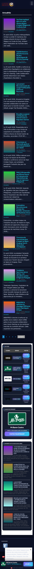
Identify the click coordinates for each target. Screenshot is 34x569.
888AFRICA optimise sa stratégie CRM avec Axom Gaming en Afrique (23, 306)
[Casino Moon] (8, 4)
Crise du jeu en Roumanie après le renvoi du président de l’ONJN (23, 145)
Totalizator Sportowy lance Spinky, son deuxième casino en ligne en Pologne (23, 274)
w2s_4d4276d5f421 (21, 123)
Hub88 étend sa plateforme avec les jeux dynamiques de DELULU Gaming (21, 467)
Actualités (11, 31)
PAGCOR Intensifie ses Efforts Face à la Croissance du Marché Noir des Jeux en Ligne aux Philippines (23, 177)
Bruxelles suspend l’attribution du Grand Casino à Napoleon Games (22, 117)
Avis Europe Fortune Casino (26, 360)
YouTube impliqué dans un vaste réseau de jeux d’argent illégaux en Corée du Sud (23, 23)
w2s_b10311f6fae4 (21, 151)
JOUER (28, 564)
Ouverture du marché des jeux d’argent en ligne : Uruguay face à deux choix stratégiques (22, 242)
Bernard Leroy (16, 183)
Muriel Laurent (16, 248)
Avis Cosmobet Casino (26, 391)
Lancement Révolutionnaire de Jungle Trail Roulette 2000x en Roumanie (23, 87)
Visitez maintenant (17, 434)
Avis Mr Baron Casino (26, 371)
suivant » (21, 337)
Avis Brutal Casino (26, 381)
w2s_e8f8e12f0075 (21, 30)
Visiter (26, 355)
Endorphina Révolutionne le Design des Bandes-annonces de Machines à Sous (23, 209)
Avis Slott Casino (26, 401)
